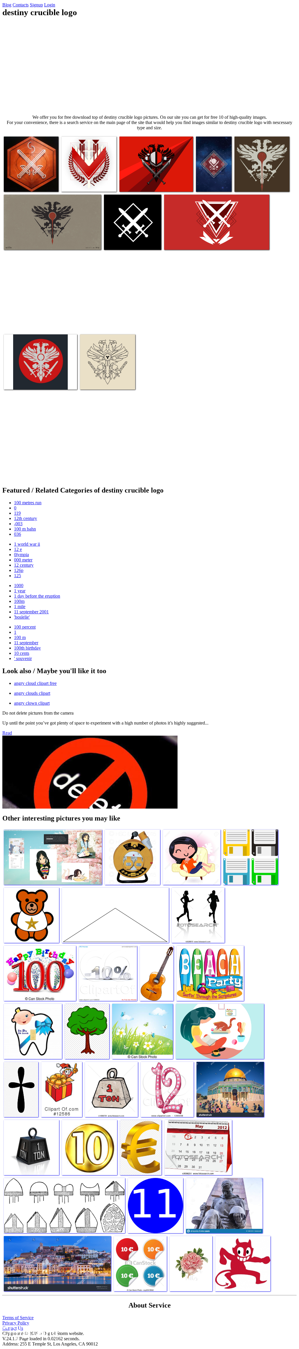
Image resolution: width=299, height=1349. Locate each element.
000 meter (23, 559)
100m (19, 601)
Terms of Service (18, 1317)
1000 (18, 585)
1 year (19, 590)
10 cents (21, 653)
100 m (20, 637)
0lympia (21, 554)
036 (17, 534)
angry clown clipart (32, 703)
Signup (36, 4)
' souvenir (23, 658)
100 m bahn (25, 528)
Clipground (29, 1331)
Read (7, 732)
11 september (26, 642)
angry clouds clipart (32, 693)
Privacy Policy (15, 1322)
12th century (25, 518)
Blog (6, 4)
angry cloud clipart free (35, 683)
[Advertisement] (149, 66)
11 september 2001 (31, 611)
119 (17, 513)
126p (18, 570)
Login (49, 4)
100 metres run (27, 502)
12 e (18, 549)
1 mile (19, 606)
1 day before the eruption (37, 596)
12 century (24, 565)
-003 (18, 523)
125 (17, 575)
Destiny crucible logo (23, 184)
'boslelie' (22, 617)
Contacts (21, 4)
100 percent (25, 626)
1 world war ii (27, 544)
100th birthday (27, 647)
